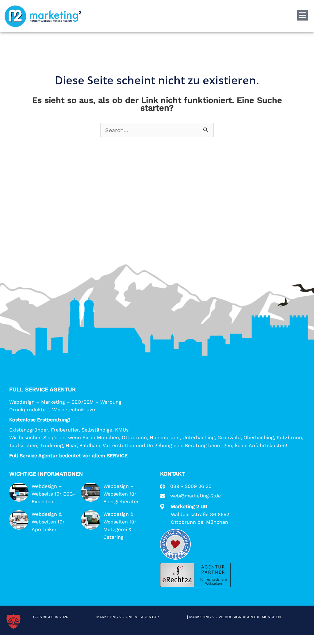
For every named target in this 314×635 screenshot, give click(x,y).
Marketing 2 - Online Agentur (128, 617)
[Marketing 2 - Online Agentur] (43, 16)
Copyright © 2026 (51, 617)
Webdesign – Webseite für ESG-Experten (53, 493)
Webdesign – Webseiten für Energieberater (121, 493)
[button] (13, 621)
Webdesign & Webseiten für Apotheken (48, 521)
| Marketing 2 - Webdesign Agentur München (234, 617)
